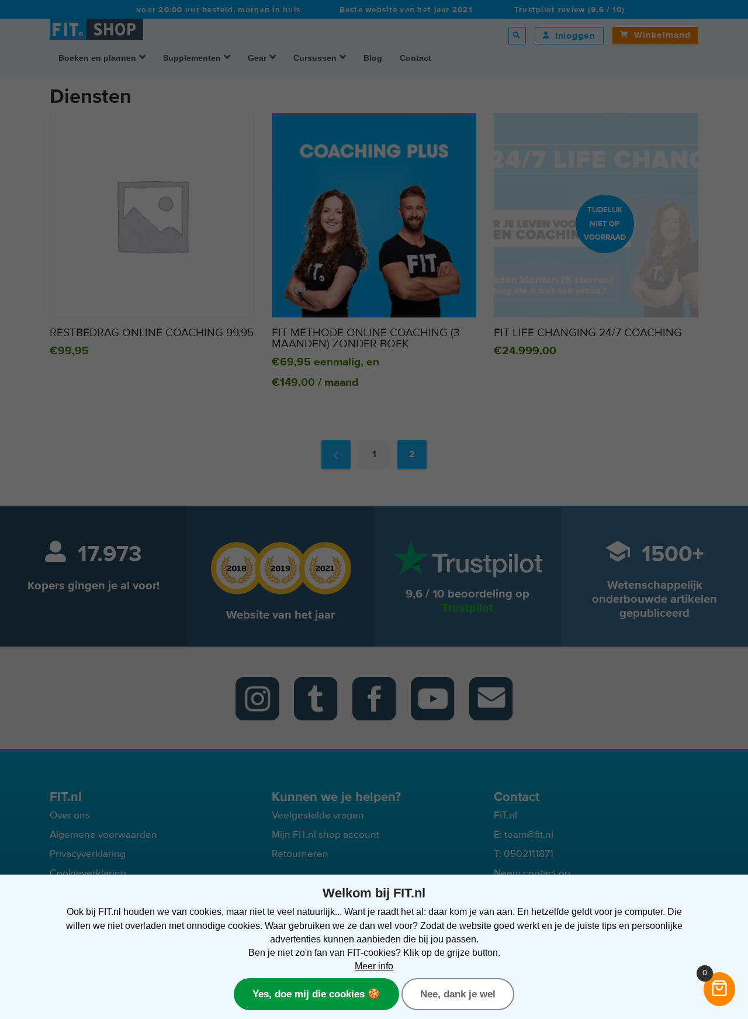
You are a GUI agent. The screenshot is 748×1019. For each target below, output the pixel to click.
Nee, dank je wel (458, 994)
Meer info (374, 966)
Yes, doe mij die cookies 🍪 (316, 994)
